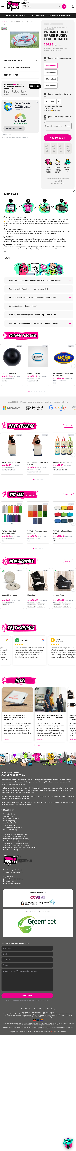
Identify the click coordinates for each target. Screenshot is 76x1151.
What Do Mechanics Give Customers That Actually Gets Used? (15, 717)
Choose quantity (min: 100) (58, 94)
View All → (68, 426)
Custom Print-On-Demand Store (12, 827)
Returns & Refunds (8, 816)
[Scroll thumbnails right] (4, 34)
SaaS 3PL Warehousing (10, 830)
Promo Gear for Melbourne (11, 836)
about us (25, 804)
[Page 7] (44, 391)
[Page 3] (34, 391)
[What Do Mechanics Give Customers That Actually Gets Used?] (17, 699)
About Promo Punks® (9, 823)
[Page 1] (29, 391)
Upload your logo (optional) (58, 116)
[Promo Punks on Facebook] (2, 775)
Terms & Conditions (9, 814)
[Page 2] (31, 391)
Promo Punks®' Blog (9, 825)
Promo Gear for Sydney (10, 838)
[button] (58, 49)
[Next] (73, 366)
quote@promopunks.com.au (61, 15)
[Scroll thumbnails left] (4, 25)
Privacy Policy (44, 1000)
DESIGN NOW (34, 86)
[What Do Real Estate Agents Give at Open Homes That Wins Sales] (50, 699)
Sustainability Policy (9, 821)
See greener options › (20, 123)
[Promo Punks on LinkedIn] (20, 775)
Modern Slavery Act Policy (11, 818)
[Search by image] (59, 6)
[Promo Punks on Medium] (23, 775)
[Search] (64, 6)
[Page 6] (42, 391)
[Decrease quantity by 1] (46, 101)
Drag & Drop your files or (57, 126)
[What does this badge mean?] (37, 102)
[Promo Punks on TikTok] (8, 775)
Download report (14, 128)
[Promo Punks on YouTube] (13, 775)
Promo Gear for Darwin (10, 845)
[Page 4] (37, 391)
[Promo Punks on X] (11, 775)
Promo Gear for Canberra (10, 847)
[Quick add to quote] (22, 606)
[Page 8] (47, 391)
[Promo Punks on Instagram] (5, 775)
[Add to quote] (21, 382)
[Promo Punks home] (12, 6)
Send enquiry (27, 996)
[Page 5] (39, 391)
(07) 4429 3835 (39, 15)
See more (37, 745)
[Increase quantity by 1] (59, 101)
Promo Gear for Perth (9, 843)
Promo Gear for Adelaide (10, 841)
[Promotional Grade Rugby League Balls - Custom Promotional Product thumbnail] (4, 28)
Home (3, 21)
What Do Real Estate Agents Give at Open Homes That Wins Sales (50, 717)
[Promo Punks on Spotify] (17, 775)
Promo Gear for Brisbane (10, 834)
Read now (7, 739)
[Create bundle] (16, 382)
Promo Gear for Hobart (10, 850)
